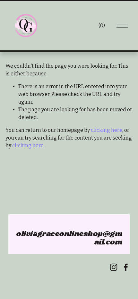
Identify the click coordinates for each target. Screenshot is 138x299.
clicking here (106, 130)
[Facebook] (126, 267)
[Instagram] (113, 267)
